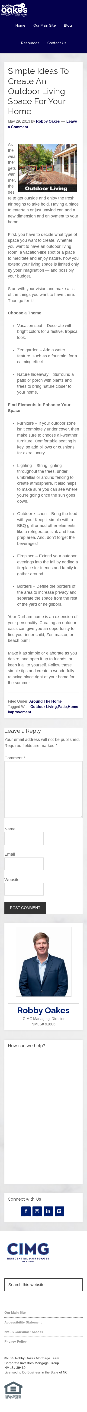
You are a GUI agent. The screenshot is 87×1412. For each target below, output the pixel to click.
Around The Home (45, 701)
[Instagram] (37, 1211)
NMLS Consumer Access (23, 1332)
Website (11, 879)
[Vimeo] (59, 1211)
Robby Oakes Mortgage (43, 10)
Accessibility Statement (23, 1322)
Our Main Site (15, 1312)
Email (9, 854)
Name (10, 829)
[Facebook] (26, 1211)
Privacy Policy (15, 1341)
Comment (14, 758)
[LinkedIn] (48, 1211)
